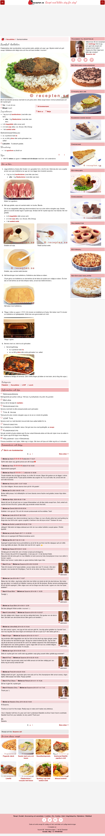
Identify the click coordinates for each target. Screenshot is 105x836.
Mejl (50, 832)
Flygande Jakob (8, 756)
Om (53, 816)
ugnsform (9, 150)
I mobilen (48, 816)
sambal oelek (10, 129)
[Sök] (102, 2)
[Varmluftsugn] (64, 154)
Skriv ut (40, 111)
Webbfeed (88, 816)
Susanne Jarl (17, 732)
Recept (15, 816)
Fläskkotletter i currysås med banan (26, 779)
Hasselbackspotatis (43, 756)
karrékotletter (16, 114)
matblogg (91, 44)
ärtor (12, 138)
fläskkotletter (16, 119)
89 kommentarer (43, 106)
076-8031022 (58, 832)
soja (9, 127)
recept (52, 427)
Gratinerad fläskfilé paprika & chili (60, 757)
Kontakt (21, 816)
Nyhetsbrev (80, 816)
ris (16, 136)
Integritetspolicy (71, 816)
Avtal (63, 816)
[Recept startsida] (36, 4)
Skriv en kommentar (13, 450)
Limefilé (8, 778)
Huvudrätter (10, 39)
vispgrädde (9, 124)
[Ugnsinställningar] (59, 154)
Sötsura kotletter (61, 778)
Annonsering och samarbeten (34, 816)
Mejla (49, 111)
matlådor (20, 403)
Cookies (57, 816)
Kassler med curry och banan (26, 757)
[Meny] (2, 2)
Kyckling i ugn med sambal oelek (43, 779)
